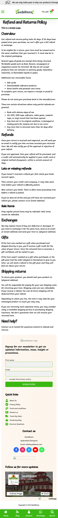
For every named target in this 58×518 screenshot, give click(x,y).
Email (7, 370)
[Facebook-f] (16, 449)
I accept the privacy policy (19, 379)
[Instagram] (22, 449)
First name (9, 360)
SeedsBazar (29, 476)
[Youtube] (35, 449)
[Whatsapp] (41, 449)
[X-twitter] (29, 449)
